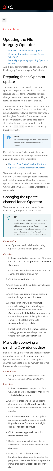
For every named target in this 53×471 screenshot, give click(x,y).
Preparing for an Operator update (25, 50)
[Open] (4, 20)
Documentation (11, 29)
